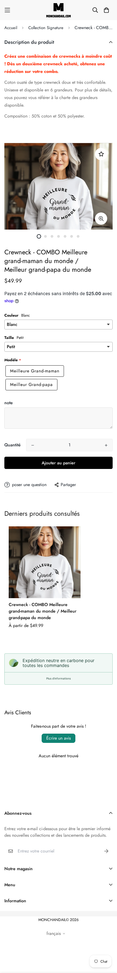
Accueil (10, 28)
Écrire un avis (58, 738)
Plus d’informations (58, 678)
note (8, 403)
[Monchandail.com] (58, 10)
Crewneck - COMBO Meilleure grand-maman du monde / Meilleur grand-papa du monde (42, 611)
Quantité (12, 445)
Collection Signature (45, 28)
